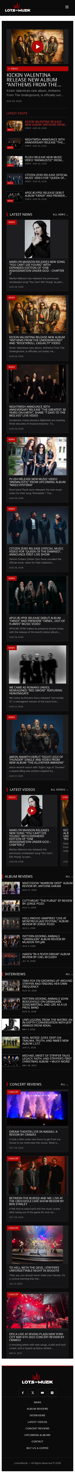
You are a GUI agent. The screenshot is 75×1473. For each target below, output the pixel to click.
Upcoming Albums (37, 1435)
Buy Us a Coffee (38, 1448)
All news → (60, 214)
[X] (33, 1393)
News (37, 1402)
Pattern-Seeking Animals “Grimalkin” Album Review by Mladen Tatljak (43, 939)
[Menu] (66, 7)
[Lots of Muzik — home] (18, 7)
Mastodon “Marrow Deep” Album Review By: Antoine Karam (47, 884)
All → (69, 876)
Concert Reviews (37, 1428)
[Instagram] (52, 1393)
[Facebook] (23, 1393)
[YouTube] (42, 1393)
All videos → (59, 789)
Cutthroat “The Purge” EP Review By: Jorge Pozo (47, 902)
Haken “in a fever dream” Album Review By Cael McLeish (46, 955)
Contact (37, 1441)
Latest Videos (37, 1422)
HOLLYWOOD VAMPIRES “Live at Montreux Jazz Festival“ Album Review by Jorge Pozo (45, 921)
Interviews (37, 1415)
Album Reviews (37, 1408)
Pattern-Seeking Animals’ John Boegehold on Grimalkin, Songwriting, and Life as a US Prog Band (45, 1003)
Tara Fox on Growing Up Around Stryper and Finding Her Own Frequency (47, 984)
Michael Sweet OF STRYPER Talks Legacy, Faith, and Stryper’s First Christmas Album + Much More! (47, 1058)
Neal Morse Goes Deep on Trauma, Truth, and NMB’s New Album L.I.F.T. (45, 1040)
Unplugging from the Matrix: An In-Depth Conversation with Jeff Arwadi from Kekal (47, 1023)
